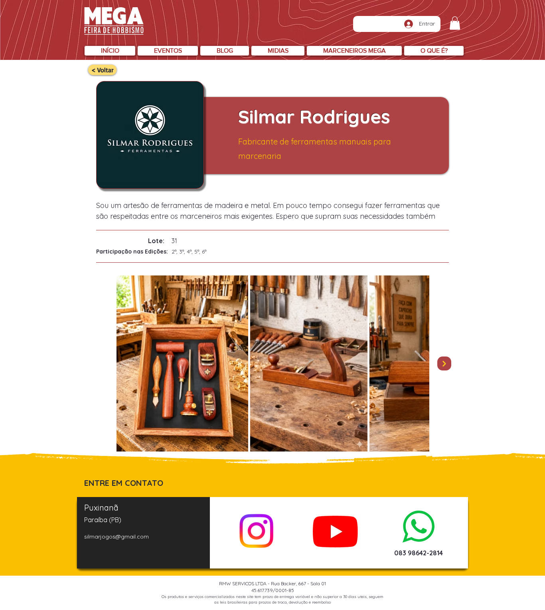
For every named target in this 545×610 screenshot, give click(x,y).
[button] (454, 23)
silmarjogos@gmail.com (116, 536)
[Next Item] (444, 363)
